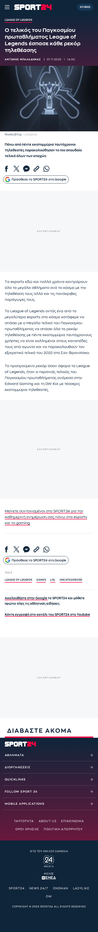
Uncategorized (71, 580)
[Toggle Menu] (7, 7)
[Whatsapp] (46, 168)
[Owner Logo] (49, 860)
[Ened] (49, 877)
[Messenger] (26, 168)
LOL (52, 580)
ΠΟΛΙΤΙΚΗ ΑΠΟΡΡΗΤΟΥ (63, 829)
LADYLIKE (81, 888)
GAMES (41, 580)
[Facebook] (6, 168)
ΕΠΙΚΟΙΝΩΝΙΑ (72, 821)
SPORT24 (16, 888)
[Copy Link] (36, 168)
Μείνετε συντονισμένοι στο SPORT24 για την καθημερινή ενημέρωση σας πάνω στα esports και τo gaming (46, 517)
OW (49, 896)
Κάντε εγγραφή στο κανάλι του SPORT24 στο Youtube (47, 614)
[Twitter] (16, 168)
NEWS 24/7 (38, 888)
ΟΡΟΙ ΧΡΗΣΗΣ (27, 829)
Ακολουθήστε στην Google (26, 598)
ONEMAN (60, 888)
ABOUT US (48, 821)
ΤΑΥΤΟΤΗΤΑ (24, 821)
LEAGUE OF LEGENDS (18, 580)
